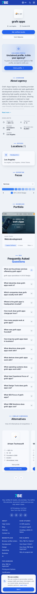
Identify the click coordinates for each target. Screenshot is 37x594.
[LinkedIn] (25, 515)
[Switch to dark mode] (30, 2)
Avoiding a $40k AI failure (26, 531)
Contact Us (6, 533)
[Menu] (34, 3)
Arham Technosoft (16, 444)
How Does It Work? (26, 544)
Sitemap (5, 530)
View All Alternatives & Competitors (17, 424)
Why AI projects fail (26, 552)
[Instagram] (16, 515)
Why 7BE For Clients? (27, 541)
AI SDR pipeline (25, 524)
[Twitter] (21, 515)
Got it (18, 589)
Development (6, 544)
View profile (15, 464)
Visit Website (18, 37)
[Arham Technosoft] (15, 436)
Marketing (5, 550)
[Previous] (3, 193)
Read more (5, 112)
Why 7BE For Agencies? (6, 565)
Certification (6, 572)
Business (5, 553)
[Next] (33, 193)
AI (2, 556)
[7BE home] (18, 495)
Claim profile (17, 68)
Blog (3, 527)
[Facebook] (12, 515)
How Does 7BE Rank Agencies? (26, 548)
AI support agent (25, 527)
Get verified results (18, 32)
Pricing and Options (8, 569)
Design (4, 547)
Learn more (23, 585)
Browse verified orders (9, 541)
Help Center (6, 524)
